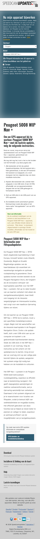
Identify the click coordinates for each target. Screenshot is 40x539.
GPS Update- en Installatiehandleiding (16, 437)
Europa (7, 64)
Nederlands (17, 511)
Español (8, 509)
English (15, 509)
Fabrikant (6, 43)
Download (7, 452)
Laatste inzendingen (12, 482)
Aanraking (29, 524)
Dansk (31, 511)
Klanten (20, 527)
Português (22, 509)
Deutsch (30, 509)
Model (5, 50)
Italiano (25, 511)
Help (5, 471)
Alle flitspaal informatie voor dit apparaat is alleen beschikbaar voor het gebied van (18, 59)
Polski (19, 514)
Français (9, 511)
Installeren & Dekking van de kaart (17, 461)
